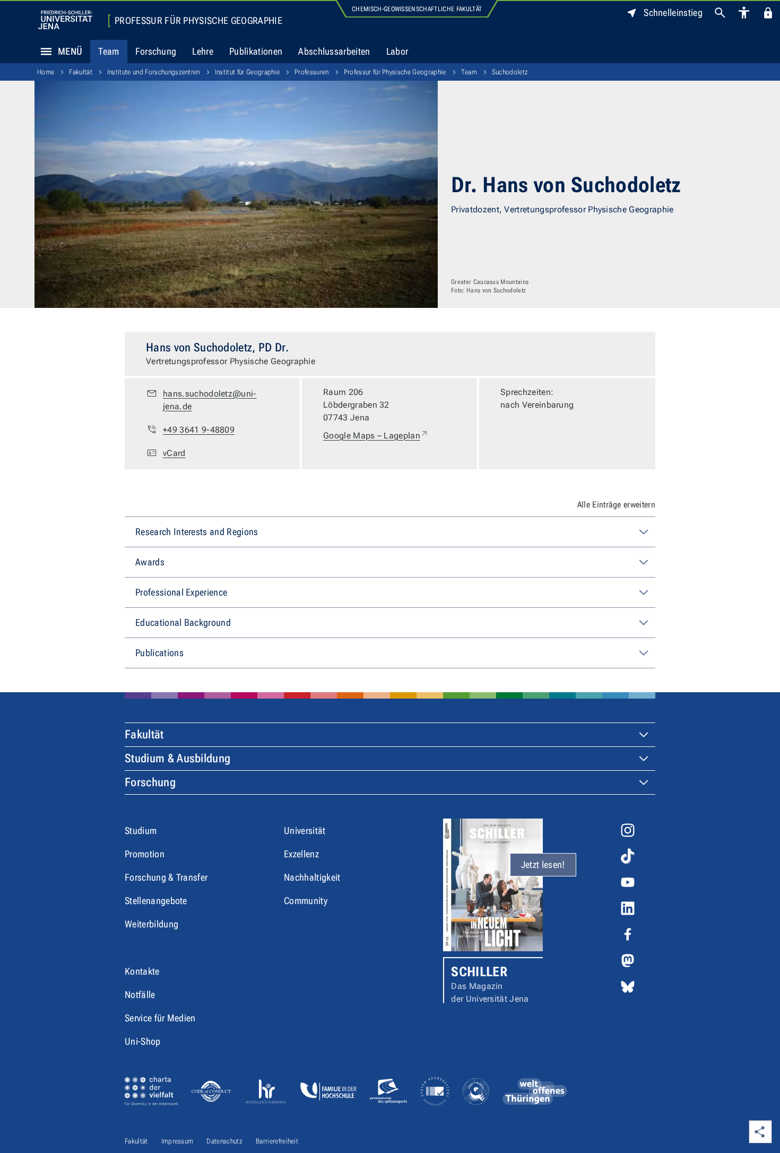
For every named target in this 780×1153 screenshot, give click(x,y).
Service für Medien (160, 1017)
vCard (174, 453)
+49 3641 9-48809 (199, 430)
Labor (397, 51)
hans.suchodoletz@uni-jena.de (210, 400)
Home (45, 72)
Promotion (144, 853)
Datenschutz (224, 1141)
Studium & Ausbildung (177, 758)
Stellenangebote (156, 900)
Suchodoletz (510, 72)
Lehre (202, 51)
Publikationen (255, 51)
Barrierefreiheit (277, 1141)
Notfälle (140, 994)
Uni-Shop (143, 1041)
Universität (305, 830)
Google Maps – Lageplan (376, 435)
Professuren (311, 72)
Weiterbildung (151, 924)
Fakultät (80, 72)
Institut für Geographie (247, 72)
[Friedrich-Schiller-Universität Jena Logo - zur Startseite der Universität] (65, 20)
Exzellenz (301, 853)
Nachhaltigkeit (312, 877)
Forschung (156, 51)
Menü (70, 51)
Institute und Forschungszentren (153, 72)
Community (305, 900)
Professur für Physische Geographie (198, 20)
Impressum (177, 1141)
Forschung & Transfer (166, 877)
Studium (141, 830)
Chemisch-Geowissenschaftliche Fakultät (417, 9)
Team (108, 51)
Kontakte (142, 971)
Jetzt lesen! (543, 864)
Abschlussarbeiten (334, 51)
